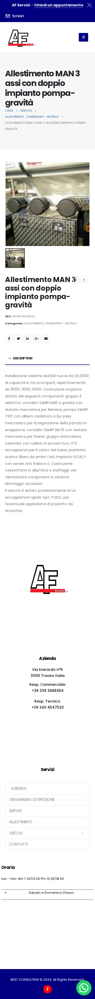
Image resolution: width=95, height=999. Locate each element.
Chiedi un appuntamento (58, 5)
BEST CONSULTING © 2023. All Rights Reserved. (48, 979)
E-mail (46, 339)
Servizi (15, 810)
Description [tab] (22, 358)
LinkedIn (28, 339)
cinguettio (18, 339)
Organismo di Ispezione (32, 799)
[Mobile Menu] (83, 37)
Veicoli (16, 833)
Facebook (9, 339)
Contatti (18, 844)
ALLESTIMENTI (33, 323)
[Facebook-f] (47, 989)
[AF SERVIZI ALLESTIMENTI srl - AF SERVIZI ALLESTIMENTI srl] (20, 37)
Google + (37, 339)
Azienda (18, 788)
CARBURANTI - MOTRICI (60, 323)
